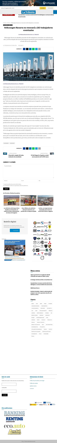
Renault (33, 322)
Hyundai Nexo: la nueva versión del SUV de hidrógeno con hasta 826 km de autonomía (36, 15)
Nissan (32, 317)
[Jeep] (42, 236)
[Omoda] (38, 247)
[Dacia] (38, 228)
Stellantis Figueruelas (36, 329)
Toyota (50, 329)
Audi (37, 303)
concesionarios (34, 308)
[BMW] (42, 224)
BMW (41, 303)
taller (45, 329)
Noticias (8, 22)
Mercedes (47, 315)
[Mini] (46, 243)
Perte (38, 319)
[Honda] (42, 232)
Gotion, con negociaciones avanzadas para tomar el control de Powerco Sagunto (45, 209)
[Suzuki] (38, 255)
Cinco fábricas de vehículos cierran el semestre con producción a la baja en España (28, 209)
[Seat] (37, 251)
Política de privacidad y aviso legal (37, 380)
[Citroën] (49, 224)
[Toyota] (46, 255)
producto (49, 319)
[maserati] (49, 240)
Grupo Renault (40, 312)
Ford (36, 310)
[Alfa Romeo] (35, 224)
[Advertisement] (28, 355)
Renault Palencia (40, 322)
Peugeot (43, 319)
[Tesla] (42, 255)
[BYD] (46, 224)
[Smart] (50, 251)
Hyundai (47, 312)
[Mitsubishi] (49, 243)
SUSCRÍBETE (43, 8)
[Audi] (38, 224)
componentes (44, 305)
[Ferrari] (49, 228)
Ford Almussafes (43, 310)
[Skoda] (47, 251)
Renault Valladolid (35, 324)
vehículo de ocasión (35, 331)
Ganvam (33, 312)
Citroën (50, 303)
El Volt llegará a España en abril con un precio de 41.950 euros (40, 156)
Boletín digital (10, 221)
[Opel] (42, 247)
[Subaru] (35, 255)
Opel (47, 317)
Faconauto (49, 308)
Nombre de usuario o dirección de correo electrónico (13, 380)
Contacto (32, 388)
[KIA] (50, 236)
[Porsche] (49, 247)
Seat (43, 324)
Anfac (32, 303)
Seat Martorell (49, 324)
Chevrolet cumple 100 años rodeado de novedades (16, 156)
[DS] (46, 228)
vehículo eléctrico (46, 331)
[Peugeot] (46, 247)
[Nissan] (35, 247)
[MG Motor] (42, 243)
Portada (4, 22)
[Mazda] (35, 243)
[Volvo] (42, 259)
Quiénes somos (33, 386)
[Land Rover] (38, 240)
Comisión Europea (35, 305)
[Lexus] (46, 240)
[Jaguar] (38, 236)
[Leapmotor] (42, 240)
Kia (51, 312)
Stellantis (42, 326)
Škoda (32, 336)
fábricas (50, 310)
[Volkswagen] (49, 255)
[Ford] (38, 232)
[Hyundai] (46, 232)
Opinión (33, 319)
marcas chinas (34, 315)
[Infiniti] (49, 232)
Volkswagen (6, 143)
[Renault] (34, 251)
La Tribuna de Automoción (10, 45)
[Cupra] (35, 228)
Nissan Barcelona (40, 317)
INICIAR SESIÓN (50, 8)
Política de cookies (34, 383)
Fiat (32, 310)
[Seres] (42, 251)
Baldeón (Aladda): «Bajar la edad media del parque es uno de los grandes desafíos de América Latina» (41, 293)
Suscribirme (15, 230)
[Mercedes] (38, 243)
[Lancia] (35, 240)
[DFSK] (42, 228)
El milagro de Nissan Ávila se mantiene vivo (41, 279)
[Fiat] (35, 232)
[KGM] (46, 236)
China (45, 303)
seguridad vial (34, 326)
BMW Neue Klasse (35, 288)
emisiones (43, 308)
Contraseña (4, 387)
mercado (41, 315)
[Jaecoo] (34, 236)
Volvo (40, 333)
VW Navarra (12, 143)
